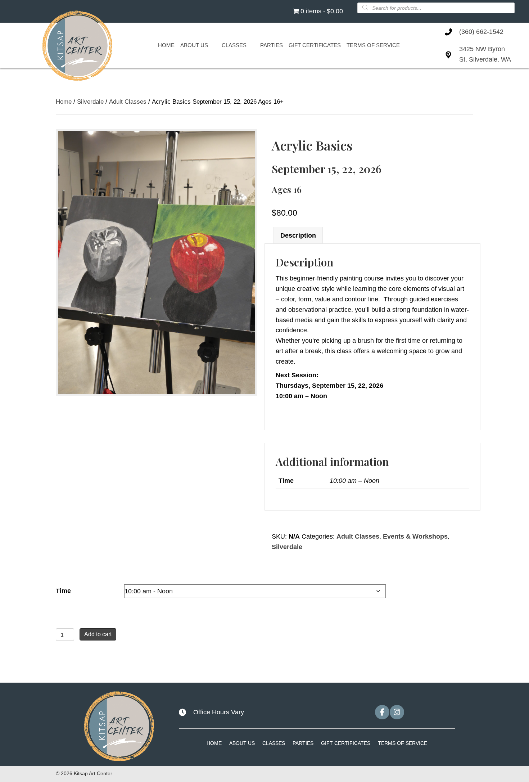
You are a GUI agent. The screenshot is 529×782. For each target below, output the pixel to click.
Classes (273, 743)
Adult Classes (127, 101)
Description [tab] (298, 235)
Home (64, 101)
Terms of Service (402, 743)
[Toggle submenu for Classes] (250, 45)
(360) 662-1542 (481, 31)
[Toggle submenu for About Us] (212, 45)
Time (63, 590)
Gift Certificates (345, 743)
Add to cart (98, 634)
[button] (382, 712)
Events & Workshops (415, 536)
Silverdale (90, 101)
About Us (242, 743)
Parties (303, 743)
